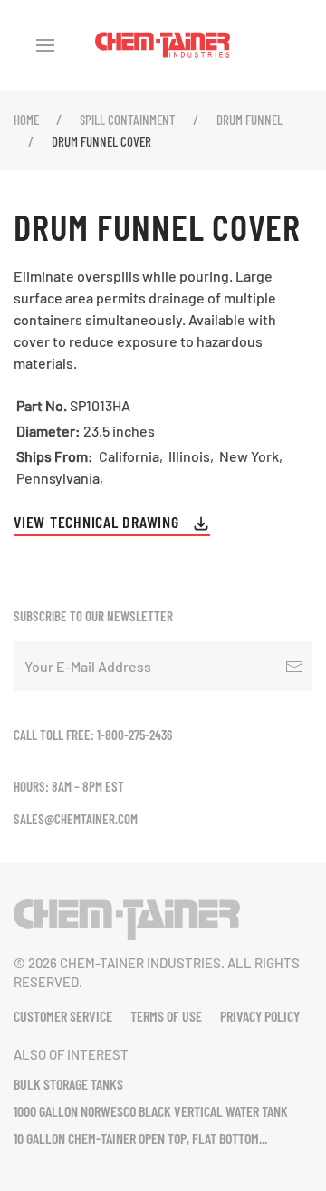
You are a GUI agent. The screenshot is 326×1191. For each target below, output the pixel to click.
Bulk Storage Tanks (68, 1083)
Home (26, 119)
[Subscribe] (294, 666)
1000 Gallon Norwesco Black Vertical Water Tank (151, 1110)
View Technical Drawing (98, 522)
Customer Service (63, 1015)
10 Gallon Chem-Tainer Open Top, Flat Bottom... (140, 1138)
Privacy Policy (260, 1015)
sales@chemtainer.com (76, 819)
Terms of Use (166, 1015)
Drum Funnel (249, 119)
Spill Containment (128, 119)
